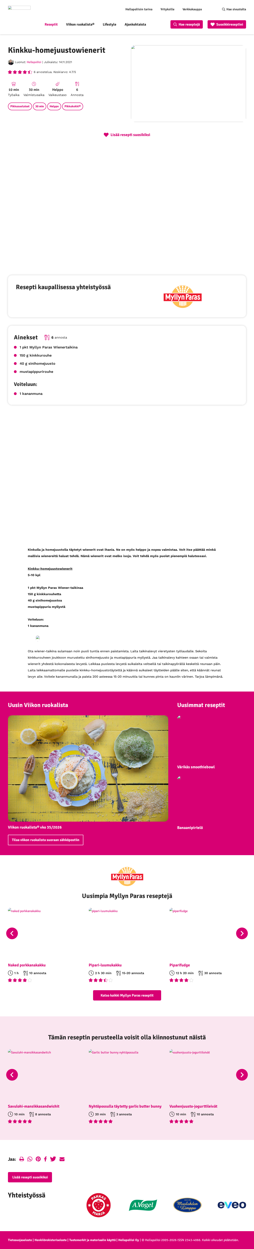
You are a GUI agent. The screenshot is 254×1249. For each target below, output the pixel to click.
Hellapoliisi (34, 62)
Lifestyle (109, 24)
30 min (39, 106)
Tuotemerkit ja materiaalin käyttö (92, 1240)
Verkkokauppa (192, 9)
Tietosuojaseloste (20, 1240)
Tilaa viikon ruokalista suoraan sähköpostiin (45, 840)
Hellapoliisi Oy (128, 1240)
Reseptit (51, 24)
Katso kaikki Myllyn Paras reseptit (127, 995)
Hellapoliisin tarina (138, 9)
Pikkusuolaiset (20, 106)
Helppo (54, 106)
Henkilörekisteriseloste (51, 1240)
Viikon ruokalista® (80, 24)
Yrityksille (167, 9)
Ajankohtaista (135, 24)
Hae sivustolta (236, 9)
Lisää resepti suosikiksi (30, 1177)
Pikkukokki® (72, 106)
